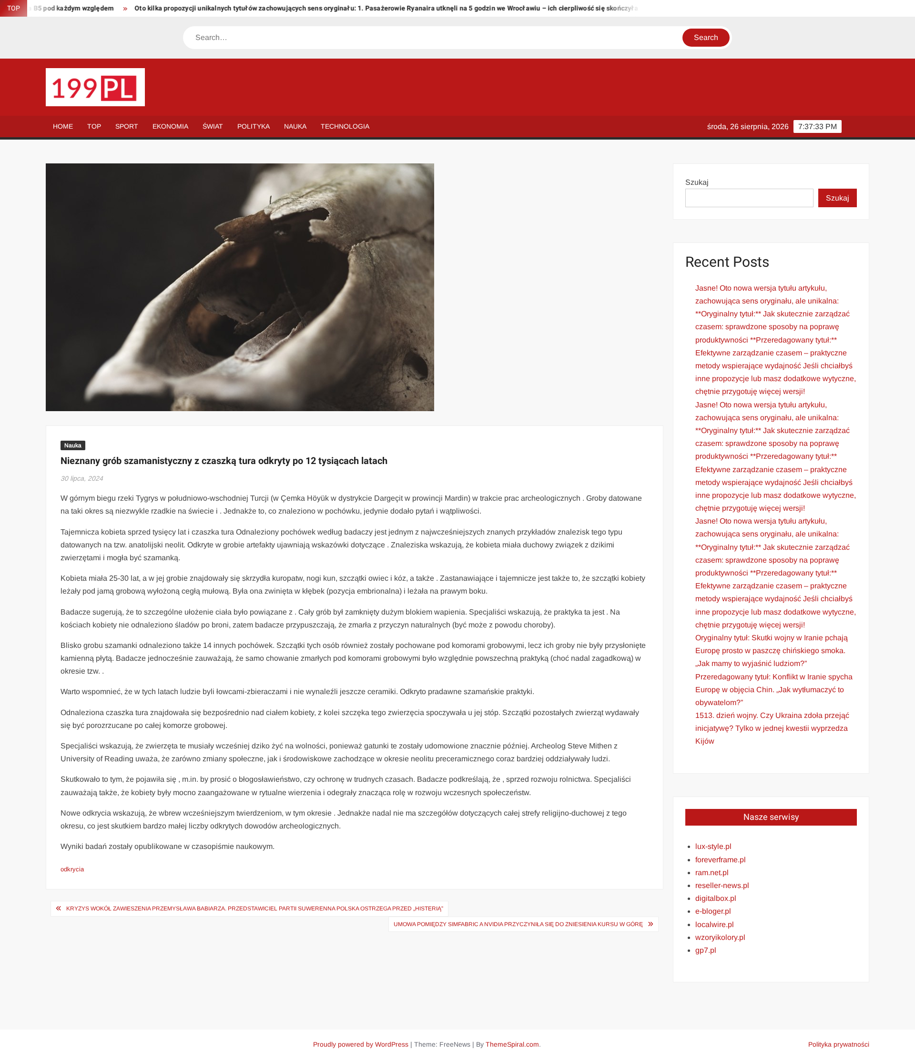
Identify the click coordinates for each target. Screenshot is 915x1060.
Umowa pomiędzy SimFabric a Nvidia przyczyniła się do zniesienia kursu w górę (518, 924)
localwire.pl (714, 924)
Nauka (295, 126)
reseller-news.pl (722, 885)
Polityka (253, 126)
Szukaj (697, 182)
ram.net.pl (712, 872)
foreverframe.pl (720, 860)
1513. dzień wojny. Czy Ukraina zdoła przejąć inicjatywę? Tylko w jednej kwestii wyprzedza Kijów (772, 728)
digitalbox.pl (715, 898)
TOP (94, 126)
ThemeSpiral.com (512, 1044)
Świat (213, 126)
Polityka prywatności (838, 1044)
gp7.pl (705, 950)
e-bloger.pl (713, 911)
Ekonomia (170, 126)
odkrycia (72, 869)
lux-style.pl (713, 846)
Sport (126, 126)
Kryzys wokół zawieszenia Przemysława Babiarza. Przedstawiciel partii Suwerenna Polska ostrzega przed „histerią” (254, 908)
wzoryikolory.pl (720, 937)
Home (63, 126)
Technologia (345, 126)
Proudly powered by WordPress (360, 1044)
